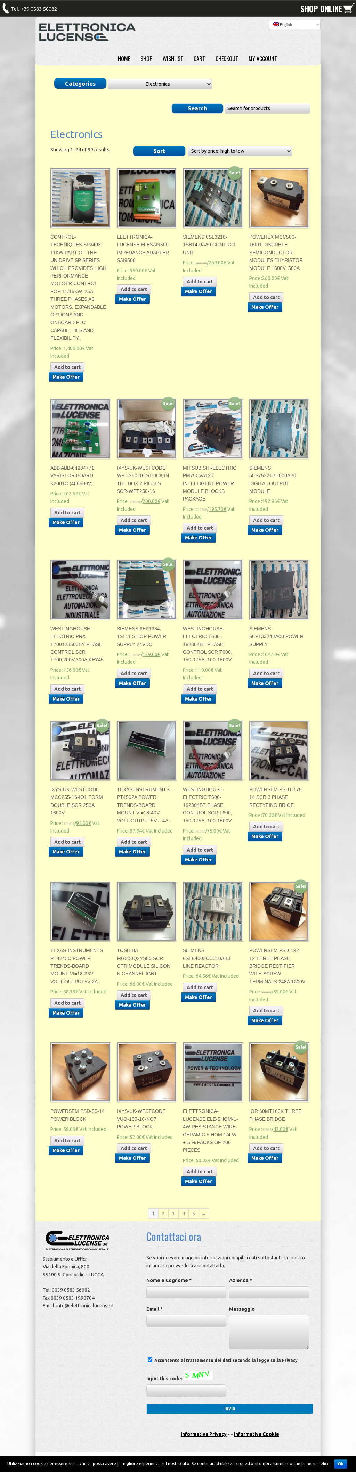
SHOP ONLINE (321, 9)
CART (199, 59)
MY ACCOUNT (263, 59)
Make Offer (66, 377)
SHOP (146, 59)
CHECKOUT (227, 59)
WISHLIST (173, 59)
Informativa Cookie (256, 1434)
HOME (124, 59)
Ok (340, 1464)
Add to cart (67, 367)
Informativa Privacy (204, 1434)
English (285, 25)
